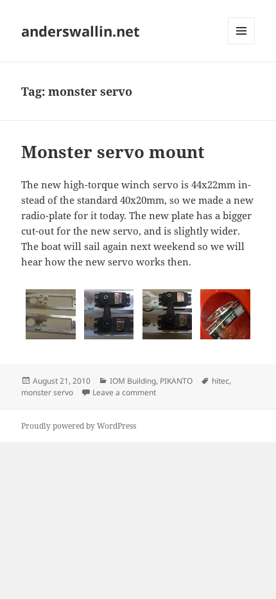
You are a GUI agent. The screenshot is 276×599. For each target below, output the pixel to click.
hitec (220, 380)
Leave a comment (124, 392)
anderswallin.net (80, 30)
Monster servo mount (113, 151)
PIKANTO (176, 380)
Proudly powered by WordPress (78, 425)
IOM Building (133, 380)
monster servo (47, 392)
